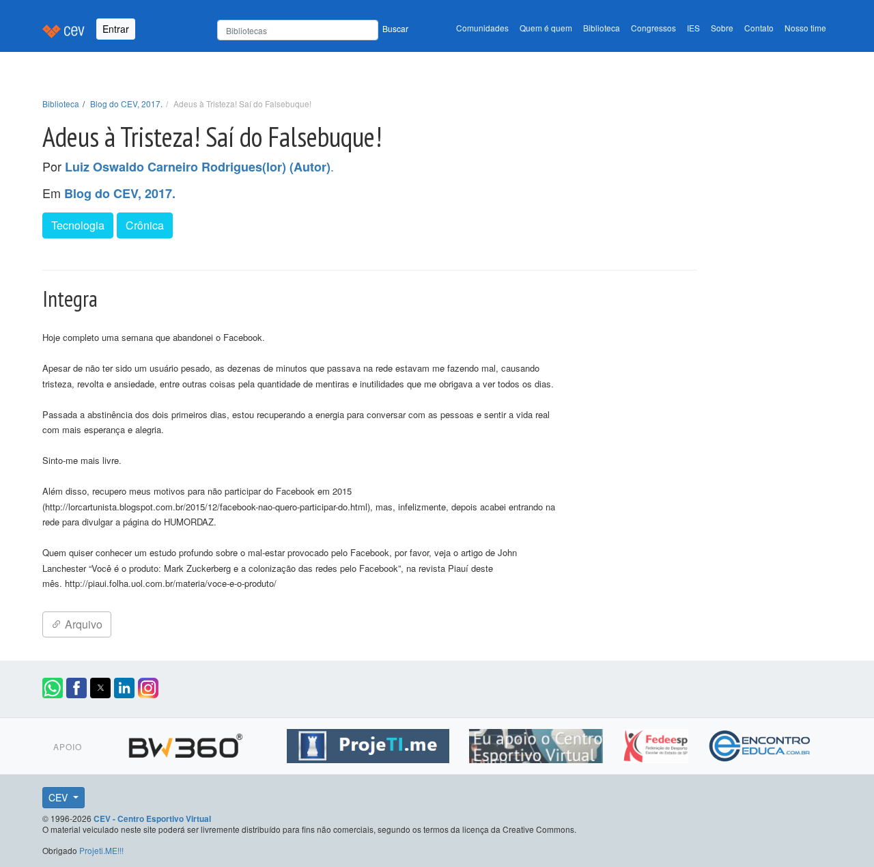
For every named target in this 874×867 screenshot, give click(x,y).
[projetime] (370, 744)
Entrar (115, 29)
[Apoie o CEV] (538, 744)
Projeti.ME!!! (101, 850)
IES (693, 27)
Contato (759, 27)
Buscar (395, 28)
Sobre (722, 27)
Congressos (653, 27)
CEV (59, 797)
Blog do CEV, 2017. (126, 103)
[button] (52, 688)
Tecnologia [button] (77, 225)
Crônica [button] (145, 225)
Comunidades (482, 27)
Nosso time (805, 27)
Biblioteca (601, 27)
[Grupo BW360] (187, 744)
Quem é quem (546, 27)
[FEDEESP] (657, 744)
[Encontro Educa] (760, 744)
